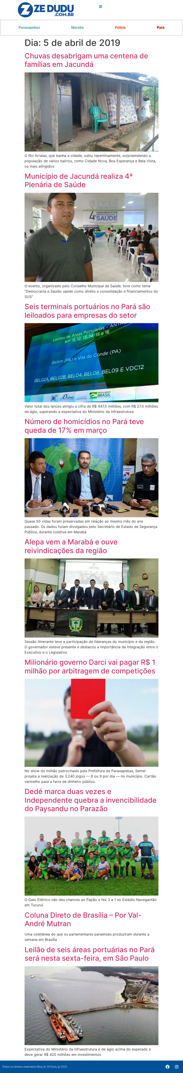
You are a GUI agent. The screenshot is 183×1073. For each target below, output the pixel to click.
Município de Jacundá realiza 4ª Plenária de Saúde (79, 180)
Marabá (77, 27)
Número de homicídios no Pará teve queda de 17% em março (84, 425)
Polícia (120, 27)
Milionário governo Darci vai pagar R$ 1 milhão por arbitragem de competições (90, 666)
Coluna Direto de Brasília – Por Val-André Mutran (83, 919)
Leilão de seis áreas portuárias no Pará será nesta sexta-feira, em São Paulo (90, 953)
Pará (160, 27)
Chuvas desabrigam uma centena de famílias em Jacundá (86, 60)
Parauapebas (29, 27)
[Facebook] (168, 1067)
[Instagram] (177, 1067)
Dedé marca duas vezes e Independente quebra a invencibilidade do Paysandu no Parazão (91, 800)
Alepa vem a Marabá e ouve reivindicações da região (71, 546)
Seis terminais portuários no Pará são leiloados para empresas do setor (87, 310)
